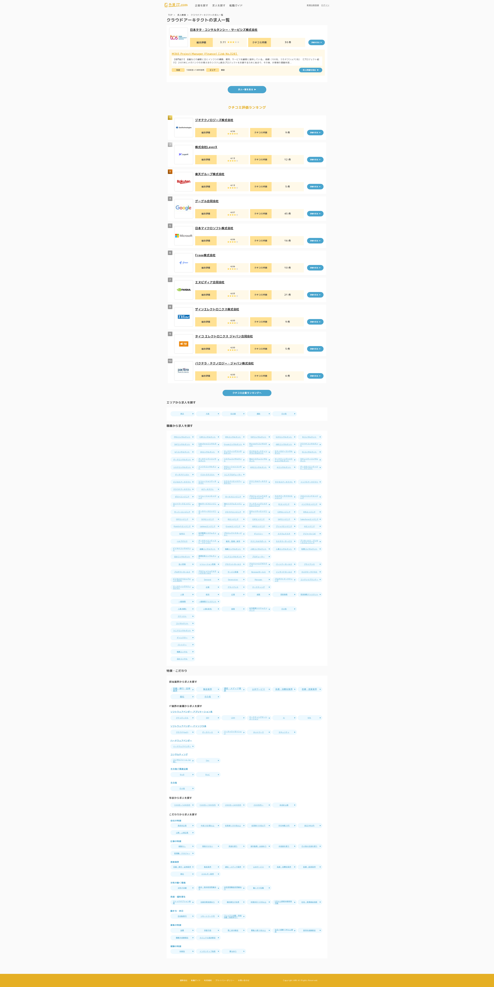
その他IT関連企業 (179, 769)
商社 (182, 696)
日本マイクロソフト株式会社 (214, 228)
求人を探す (219, 5)
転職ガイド (236, 5)
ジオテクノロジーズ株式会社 (214, 120)
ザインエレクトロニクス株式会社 (217, 309)
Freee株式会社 (205, 255)
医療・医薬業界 (309, 689)
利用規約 (208, 980)
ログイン (325, 5)
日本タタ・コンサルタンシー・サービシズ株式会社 (223, 30)
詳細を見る (315, 42)
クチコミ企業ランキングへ (247, 392)
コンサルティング (179, 754)
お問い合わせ (243, 980)
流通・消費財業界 (284, 689)
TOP (170, 15)
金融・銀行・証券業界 (181, 689)
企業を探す (201, 5)
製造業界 (207, 689)
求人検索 (181, 15)
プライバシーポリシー (224, 980)
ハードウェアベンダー (181, 741)
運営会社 (183, 980)
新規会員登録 (313, 5)
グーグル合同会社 (207, 201)
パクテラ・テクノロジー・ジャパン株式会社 (224, 363)
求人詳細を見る (309, 70)
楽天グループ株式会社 (209, 174)
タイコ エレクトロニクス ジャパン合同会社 (224, 336)
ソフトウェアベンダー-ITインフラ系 (188, 726)
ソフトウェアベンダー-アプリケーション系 (191, 712)
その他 (207, 696)
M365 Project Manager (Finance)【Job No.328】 (205, 53)
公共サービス (258, 689)
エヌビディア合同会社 (209, 282)
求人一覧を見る (245, 89)
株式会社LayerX (206, 147)
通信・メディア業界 (232, 689)
